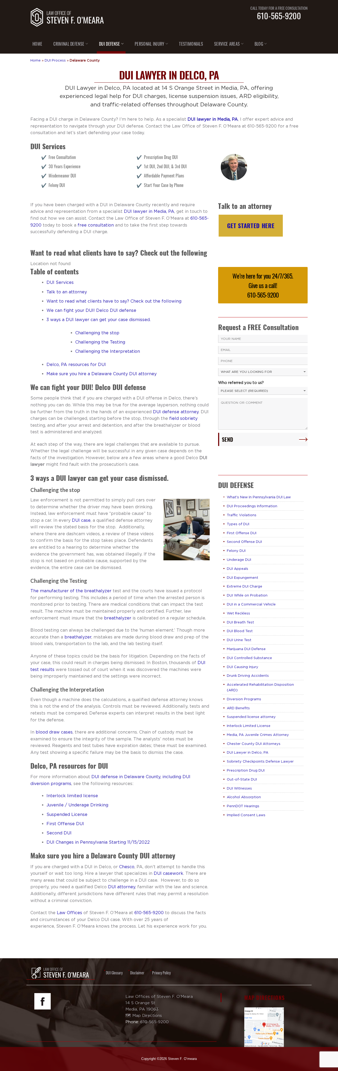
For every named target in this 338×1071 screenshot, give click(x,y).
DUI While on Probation (247, 595)
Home (35, 60)
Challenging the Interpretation (107, 351)
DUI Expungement (242, 577)
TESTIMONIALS (191, 44)
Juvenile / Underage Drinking (77, 804)
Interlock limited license (72, 795)
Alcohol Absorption (244, 797)
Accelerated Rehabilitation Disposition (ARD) (260, 687)
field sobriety (183, 418)
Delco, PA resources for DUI (76, 364)
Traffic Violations (241, 515)
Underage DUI (239, 559)
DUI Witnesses (239, 788)
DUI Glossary (114, 972)
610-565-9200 (279, 16)
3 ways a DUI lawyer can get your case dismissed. (98, 319)
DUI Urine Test (239, 640)
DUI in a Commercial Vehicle (251, 604)
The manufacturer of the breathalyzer (70, 590)
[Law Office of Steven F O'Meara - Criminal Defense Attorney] (67, 17)
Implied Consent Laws (246, 815)
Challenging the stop (97, 332)
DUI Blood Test (240, 631)
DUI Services (60, 282)
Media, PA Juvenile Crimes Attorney (258, 734)
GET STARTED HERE (251, 225)
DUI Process (55, 60)
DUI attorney (121, 886)
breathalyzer (117, 618)
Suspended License (66, 814)
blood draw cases (54, 732)
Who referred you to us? (241, 382)
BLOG (259, 44)
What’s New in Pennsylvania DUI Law (259, 497)
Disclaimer (137, 972)
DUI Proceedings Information (252, 506)
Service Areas (227, 44)
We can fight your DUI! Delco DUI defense (91, 310)
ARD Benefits (238, 708)
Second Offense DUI (244, 541)
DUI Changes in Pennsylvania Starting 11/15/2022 (98, 842)
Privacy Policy (161, 972)
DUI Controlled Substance (249, 658)
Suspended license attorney (251, 716)
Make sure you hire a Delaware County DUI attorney (101, 373)
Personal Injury (150, 44)
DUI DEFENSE (109, 44)
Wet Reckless (238, 613)
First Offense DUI (65, 823)
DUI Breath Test (240, 622)
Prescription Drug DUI (246, 770)
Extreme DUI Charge (244, 586)
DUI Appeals (237, 568)
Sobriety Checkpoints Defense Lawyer (260, 761)
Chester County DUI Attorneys (253, 743)
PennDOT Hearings (243, 806)
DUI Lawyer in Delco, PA (247, 752)
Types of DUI (238, 524)
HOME (37, 44)
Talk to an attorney (66, 291)
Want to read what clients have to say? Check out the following (113, 301)
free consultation (96, 225)
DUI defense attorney (176, 411)
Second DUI (59, 832)
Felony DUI (236, 550)
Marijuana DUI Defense (246, 649)
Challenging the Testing (100, 342)
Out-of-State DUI (242, 779)
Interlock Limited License (248, 725)
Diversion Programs (244, 699)
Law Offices (69, 912)
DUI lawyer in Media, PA (212, 119)
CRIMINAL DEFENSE (68, 44)
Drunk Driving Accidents (248, 675)
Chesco (126, 866)
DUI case (81, 520)
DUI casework (168, 873)
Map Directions (147, 1015)
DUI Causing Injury (242, 667)
